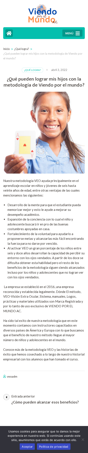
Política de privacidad (53, 446)
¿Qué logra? (32, 70)
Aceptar (27, 446)
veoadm (12, 376)
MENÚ (69, 33)
